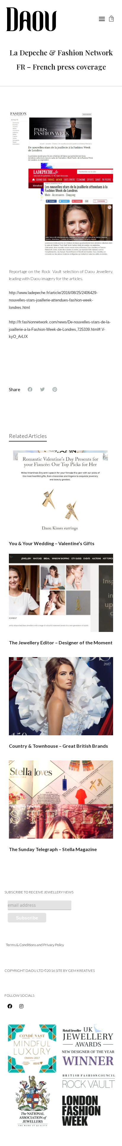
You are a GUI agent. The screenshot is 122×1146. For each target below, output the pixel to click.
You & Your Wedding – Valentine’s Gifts (51, 543)
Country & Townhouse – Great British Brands (58, 746)
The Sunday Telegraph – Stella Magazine (53, 849)
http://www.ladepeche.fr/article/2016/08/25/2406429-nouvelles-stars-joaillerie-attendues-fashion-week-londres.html (53, 300)
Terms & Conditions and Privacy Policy (35, 945)
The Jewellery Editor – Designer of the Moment (61, 642)
